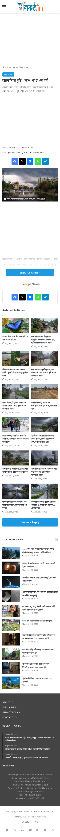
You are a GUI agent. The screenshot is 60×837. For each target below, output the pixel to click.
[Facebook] (15, 161)
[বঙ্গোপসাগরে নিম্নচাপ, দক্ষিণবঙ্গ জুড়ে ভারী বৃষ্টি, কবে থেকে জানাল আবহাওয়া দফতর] (44, 457)
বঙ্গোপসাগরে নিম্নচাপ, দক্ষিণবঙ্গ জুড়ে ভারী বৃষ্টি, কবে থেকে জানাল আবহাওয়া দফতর (44, 471)
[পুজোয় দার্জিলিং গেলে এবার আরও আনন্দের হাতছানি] (11, 683)
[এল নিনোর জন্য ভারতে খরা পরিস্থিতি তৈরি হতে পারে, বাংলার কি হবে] (44, 391)
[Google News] (30, 284)
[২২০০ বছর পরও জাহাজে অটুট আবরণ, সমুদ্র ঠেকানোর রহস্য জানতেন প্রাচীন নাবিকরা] (11, 553)
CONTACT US (9, 717)
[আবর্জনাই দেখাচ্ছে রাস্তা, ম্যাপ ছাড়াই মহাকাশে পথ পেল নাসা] (11, 582)
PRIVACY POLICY (11, 712)
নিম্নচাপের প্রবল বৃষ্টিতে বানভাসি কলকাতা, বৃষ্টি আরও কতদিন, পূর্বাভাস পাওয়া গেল (15, 438)
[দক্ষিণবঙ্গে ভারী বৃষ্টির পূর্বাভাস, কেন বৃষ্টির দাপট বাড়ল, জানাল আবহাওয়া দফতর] (15, 491)
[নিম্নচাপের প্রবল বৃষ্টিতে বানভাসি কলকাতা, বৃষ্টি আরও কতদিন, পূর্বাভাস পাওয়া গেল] (15, 424)
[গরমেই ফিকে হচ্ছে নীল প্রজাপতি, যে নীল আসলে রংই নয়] (15, 325)
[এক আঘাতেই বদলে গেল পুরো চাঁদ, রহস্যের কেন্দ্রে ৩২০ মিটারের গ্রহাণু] (11, 596)
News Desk (12, 147)
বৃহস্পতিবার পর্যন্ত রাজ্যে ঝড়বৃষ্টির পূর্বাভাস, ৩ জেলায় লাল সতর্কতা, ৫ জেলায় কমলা (43, 504)
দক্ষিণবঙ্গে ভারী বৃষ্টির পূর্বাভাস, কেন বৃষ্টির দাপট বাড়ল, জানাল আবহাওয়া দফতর (14, 504)
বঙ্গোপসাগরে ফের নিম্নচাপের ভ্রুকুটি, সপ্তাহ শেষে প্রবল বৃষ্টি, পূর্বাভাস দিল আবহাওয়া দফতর (43, 339)
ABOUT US (8, 702)
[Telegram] (45, 161)
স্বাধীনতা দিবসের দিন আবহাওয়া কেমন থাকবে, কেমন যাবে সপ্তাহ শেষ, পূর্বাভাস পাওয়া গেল (42, 438)
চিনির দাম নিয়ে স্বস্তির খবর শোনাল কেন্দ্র (37, 620)
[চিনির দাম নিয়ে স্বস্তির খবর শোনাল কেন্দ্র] (11, 625)
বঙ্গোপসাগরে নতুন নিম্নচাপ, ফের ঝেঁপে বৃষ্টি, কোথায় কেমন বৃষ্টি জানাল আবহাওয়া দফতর (43, 372)
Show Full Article (29, 272)
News (15, 67)
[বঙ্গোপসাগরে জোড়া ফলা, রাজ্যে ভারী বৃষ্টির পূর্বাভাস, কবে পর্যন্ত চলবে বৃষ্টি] (15, 457)
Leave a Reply (30, 522)
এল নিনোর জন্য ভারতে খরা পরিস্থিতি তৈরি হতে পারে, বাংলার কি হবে (44, 405)
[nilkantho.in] (30, 6)
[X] (22, 161)
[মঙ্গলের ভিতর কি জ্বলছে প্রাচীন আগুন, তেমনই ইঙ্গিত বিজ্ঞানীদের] (11, 568)
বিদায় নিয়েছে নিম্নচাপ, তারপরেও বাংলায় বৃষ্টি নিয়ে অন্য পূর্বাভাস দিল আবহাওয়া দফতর (14, 405)
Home (7, 67)
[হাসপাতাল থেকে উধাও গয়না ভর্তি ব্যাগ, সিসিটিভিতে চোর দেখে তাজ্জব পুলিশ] (11, 668)
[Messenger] (30, 161)
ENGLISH (26, 822)
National (24, 67)
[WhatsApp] (38, 161)
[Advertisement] (30, 39)
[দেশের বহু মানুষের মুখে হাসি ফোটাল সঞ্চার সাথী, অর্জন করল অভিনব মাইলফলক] (11, 611)
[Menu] (4, 7)
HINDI (35, 822)
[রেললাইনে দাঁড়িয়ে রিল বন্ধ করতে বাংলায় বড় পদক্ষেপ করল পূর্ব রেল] (11, 654)
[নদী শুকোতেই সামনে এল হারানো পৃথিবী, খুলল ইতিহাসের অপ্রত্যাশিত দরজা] (15, 358)
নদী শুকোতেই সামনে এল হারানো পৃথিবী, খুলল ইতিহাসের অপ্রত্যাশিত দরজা (15, 372)
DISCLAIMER (9, 707)
